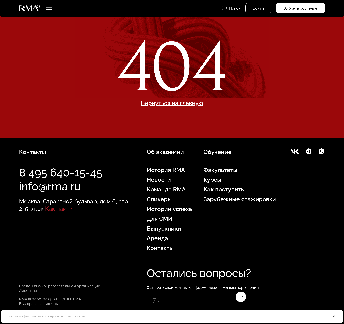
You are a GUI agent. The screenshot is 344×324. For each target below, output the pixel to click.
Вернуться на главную (172, 103)
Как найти (59, 208)
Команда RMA (166, 189)
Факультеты (220, 170)
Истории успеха (169, 209)
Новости (159, 179)
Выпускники (164, 228)
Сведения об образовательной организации (59, 286)
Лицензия (28, 290)
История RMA (166, 170)
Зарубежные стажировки (239, 199)
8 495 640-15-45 (60, 172)
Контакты (160, 248)
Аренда (157, 238)
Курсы (212, 179)
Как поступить (223, 189)
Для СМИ (159, 218)
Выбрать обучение (300, 8)
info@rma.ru (50, 186)
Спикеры (159, 199)
